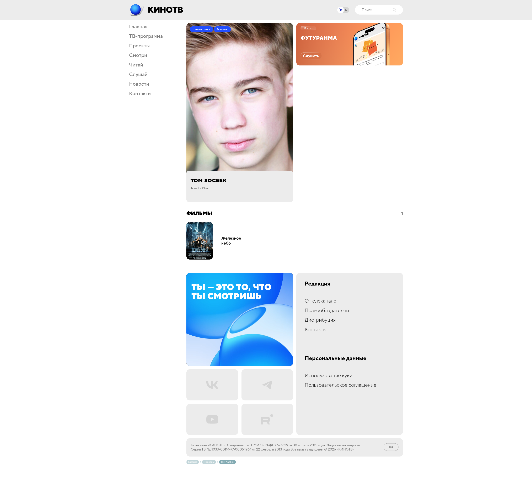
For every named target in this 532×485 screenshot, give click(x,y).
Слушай (138, 74)
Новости (139, 84)
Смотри (138, 55)
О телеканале (320, 301)
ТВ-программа (146, 36)
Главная (138, 27)
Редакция (317, 284)
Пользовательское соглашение (340, 385)
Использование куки (328, 375)
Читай (136, 65)
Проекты (139, 46)
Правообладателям (327, 310)
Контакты (140, 93)
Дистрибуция (320, 320)
